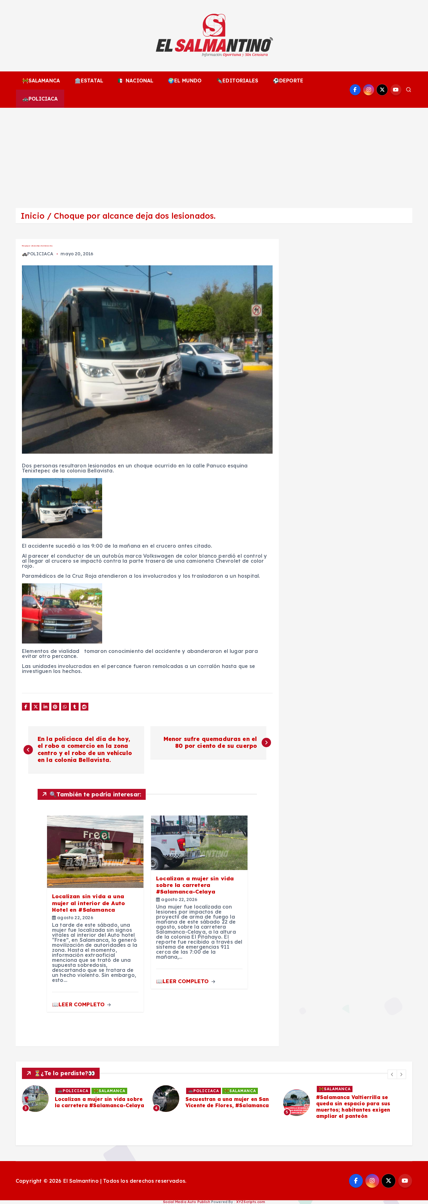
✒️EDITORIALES (237, 80)
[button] (392, 1074)
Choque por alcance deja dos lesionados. (135, 216)
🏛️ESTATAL (89, 80)
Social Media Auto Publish (186, 1202)
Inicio (32, 216)
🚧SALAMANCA (41, 80)
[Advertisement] (214, 155)
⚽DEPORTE (288, 80)
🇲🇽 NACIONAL (136, 80)
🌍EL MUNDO (184, 80)
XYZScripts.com (250, 1202)
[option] (109, 1098)
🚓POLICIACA (40, 99)
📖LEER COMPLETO (79, 1004)
